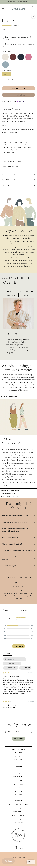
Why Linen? (18, 784)
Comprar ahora (18, 95)
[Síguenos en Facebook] (15, 847)
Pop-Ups (18, 791)
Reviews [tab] (8, 653)
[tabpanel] (18, 684)
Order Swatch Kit (18, 815)
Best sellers (18, 760)
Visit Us (18, 780)
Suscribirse (18, 739)
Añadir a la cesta (18, 88)
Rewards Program (18, 795)
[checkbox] (25, 668)
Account (18, 767)
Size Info (18, 819)
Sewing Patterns (18, 756)
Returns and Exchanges (18, 805)
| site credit (27, 856)
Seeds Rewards (18, 812)
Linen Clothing (18, 749)
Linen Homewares (18, 753)
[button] (18, 101)
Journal (18, 787)
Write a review (18, 646)
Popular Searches (19, 858)
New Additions (18, 763)
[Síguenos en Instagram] (21, 847)
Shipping (18, 808)
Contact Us (18, 822)
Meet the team (18, 777)
